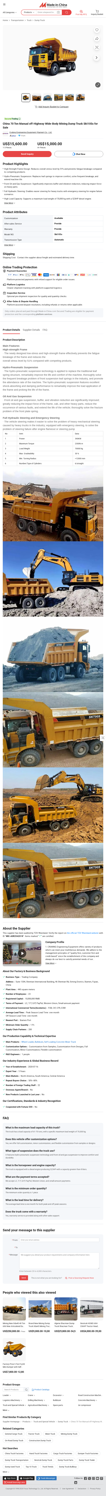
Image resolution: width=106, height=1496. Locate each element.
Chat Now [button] (80, 154)
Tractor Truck (33, 1434)
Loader (6, 1395)
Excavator (57, 1395)
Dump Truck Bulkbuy (68, 1466)
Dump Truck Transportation (16, 1460)
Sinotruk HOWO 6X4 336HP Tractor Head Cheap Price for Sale (89, 1326)
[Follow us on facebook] (85, 1478)
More (5, 1471)
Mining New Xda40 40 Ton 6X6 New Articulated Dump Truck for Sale (14, 1326)
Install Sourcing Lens (16, 1482)
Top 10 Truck (31, 1466)
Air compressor (84, 1405)
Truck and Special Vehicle (13, 1405)
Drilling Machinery (35, 1400)
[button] (4, 4)
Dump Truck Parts (65, 1460)
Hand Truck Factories (38, 1453)
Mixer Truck (50, 1434)
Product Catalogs (41, 1389)
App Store (9, 1478)
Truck (29, 20)
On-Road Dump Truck (14, 1440)
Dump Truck (40, 20)
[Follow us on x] (89, 1478)
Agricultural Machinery (37, 1405)
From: (15, 1240)
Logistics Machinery (11, 1400)
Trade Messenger (46, 1478)
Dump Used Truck (12, 1466)
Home (5, 20)
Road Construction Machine (90, 1395)
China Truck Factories (14, 1453)
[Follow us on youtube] (97, 1478)
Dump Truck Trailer (87, 1460)
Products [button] (28, 12)
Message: (14, 1254)
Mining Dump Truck (69, 1434)
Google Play (26, 1478)
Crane (30, 1395)
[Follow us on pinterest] (101, 1478)
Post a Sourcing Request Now (79, 1278)
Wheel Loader (27, 1041)
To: (16, 1247)
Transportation (17, 20)
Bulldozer (39, 1041)
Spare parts (58, 1405)
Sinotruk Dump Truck (43, 1460)
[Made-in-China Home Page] (53, 4)
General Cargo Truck (13, 1434)
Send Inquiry (27, 154)
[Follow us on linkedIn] (75, 1482)
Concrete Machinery (86, 1400)
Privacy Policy (95, 1488)
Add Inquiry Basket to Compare (53, 106)
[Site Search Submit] (66, 12)
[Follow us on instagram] (93, 1478)
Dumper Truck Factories (88, 1453)
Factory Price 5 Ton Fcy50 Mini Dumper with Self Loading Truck (14, 1367)
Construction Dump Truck (40, 1440)
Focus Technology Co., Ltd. (34, 1488)
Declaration (82, 1488)
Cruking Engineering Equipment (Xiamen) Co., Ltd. (30, 132)
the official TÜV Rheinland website (83, 932)
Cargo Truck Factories (62, 1453)
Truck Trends (47, 1466)
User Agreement (68, 1488)
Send (24, 1277)
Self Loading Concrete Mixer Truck (60, 1041)
